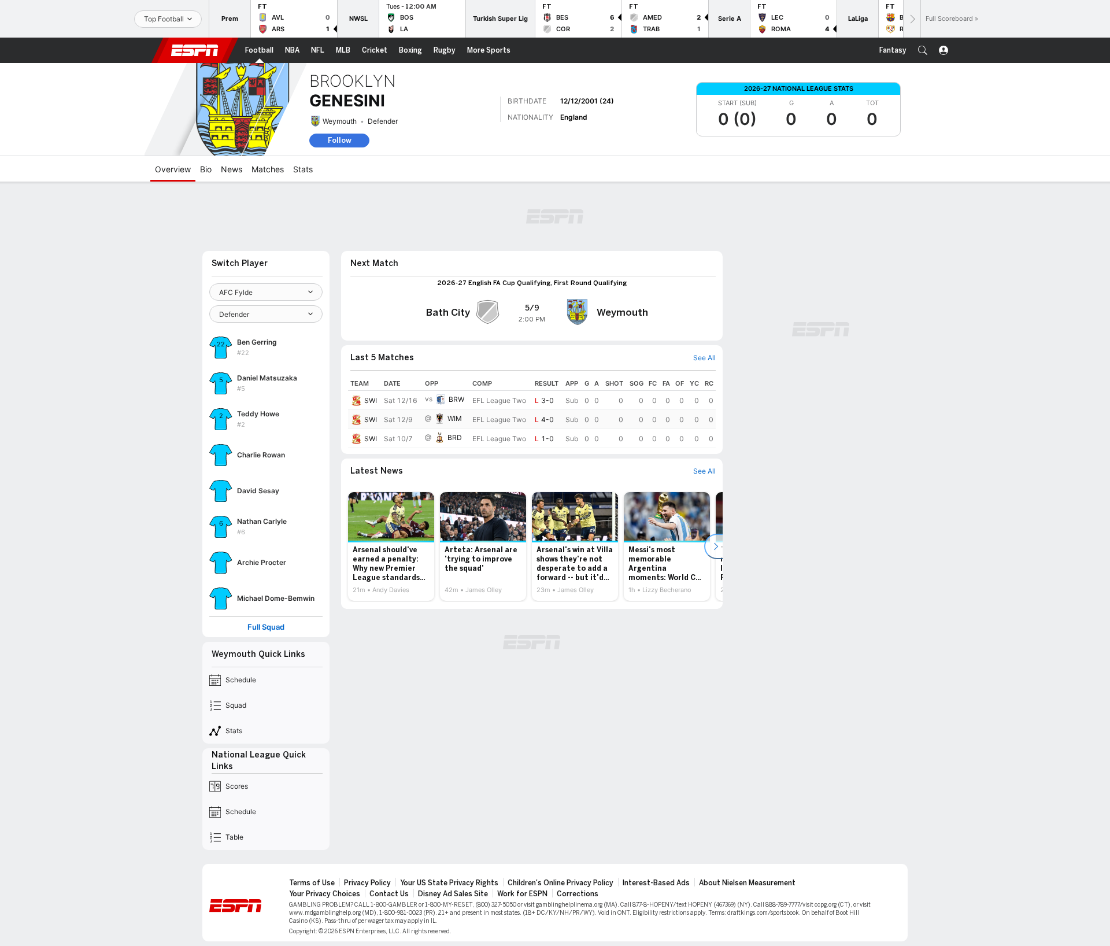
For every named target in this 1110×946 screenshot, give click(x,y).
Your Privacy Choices (324, 894)
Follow (340, 140)
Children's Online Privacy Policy (560, 883)
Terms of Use (312, 883)
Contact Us (389, 894)
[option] (391, 546)
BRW (456, 399)
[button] (922, 50)
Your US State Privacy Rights (449, 883)
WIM (454, 418)
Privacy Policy (367, 883)
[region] (532, 412)
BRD (454, 437)
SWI (370, 400)
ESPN (195, 50)
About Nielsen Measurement (747, 883)
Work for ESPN (522, 894)
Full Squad (265, 627)
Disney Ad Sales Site (453, 894)
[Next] (911, 19)
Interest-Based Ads (656, 883)
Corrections (577, 894)
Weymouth (340, 121)
